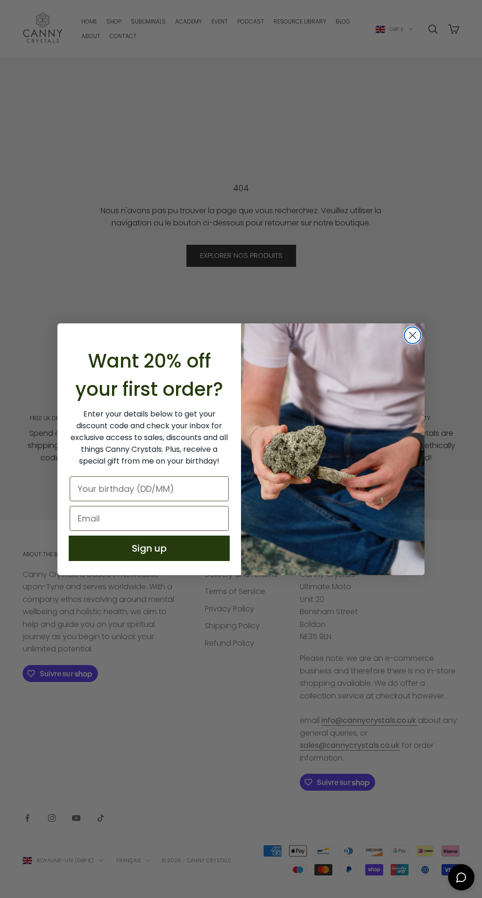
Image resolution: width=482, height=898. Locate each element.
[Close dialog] (412, 335)
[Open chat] (461, 877)
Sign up (149, 548)
